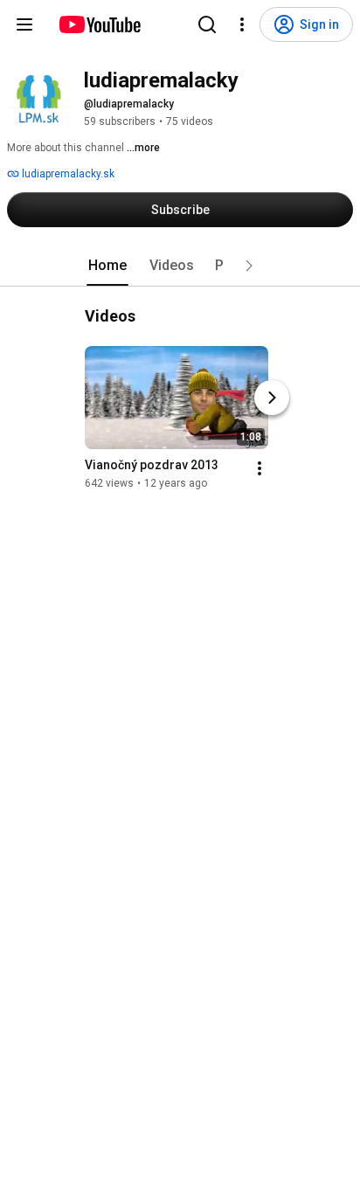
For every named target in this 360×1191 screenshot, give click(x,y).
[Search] (207, 24)
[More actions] (259, 468)
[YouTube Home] (99, 24)
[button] (249, 266)
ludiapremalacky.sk (66, 174)
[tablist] (180, 266)
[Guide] (24, 24)
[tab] (107, 266)
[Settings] (242, 24)
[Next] (271, 397)
